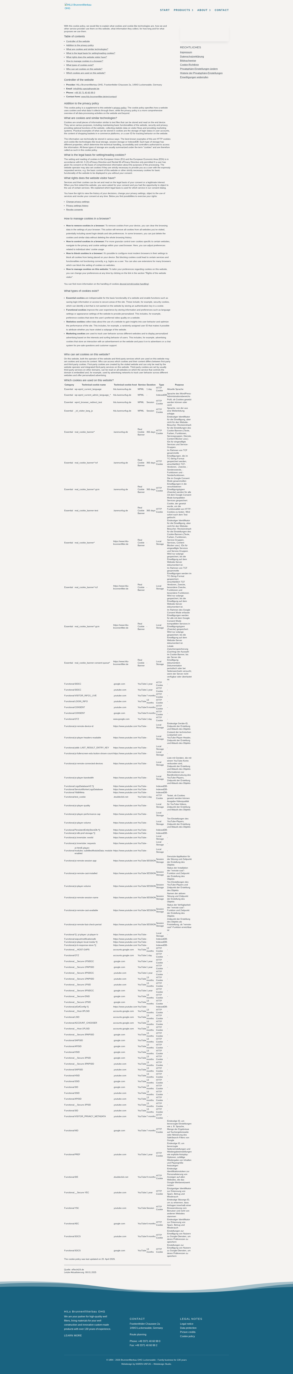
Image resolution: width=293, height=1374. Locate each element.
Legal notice (186, 1324)
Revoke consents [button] (74, 209)
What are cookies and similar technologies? (87, 49)
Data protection (188, 1328)
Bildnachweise (188, 60)
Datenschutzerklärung (192, 56)
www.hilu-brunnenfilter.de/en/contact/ (99, 96)
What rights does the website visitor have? (86, 57)
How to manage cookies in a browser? (84, 61)
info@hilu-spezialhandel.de (86, 88)
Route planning (138, 1334)
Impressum (186, 52)
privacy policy (120, 107)
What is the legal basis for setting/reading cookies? (90, 53)
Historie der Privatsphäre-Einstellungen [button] (201, 73)
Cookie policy (187, 1336)
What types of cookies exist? (80, 65)
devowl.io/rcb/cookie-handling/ (134, 284)
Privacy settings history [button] (77, 205)
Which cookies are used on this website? (85, 73)
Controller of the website (78, 41)
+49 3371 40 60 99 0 (149, 1341)
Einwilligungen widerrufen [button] (194, 77)
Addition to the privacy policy (80, 45)
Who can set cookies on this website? (84, 69)
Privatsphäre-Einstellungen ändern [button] (199, 69)
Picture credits (187, 1332)
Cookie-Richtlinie (189, 65)
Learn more (73, 1335)
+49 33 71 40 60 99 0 (84, 92)
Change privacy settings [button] (77, 201)
